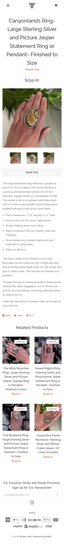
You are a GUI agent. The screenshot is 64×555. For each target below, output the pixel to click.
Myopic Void (32, 69)
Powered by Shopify (42, 536)
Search (32, 513)
